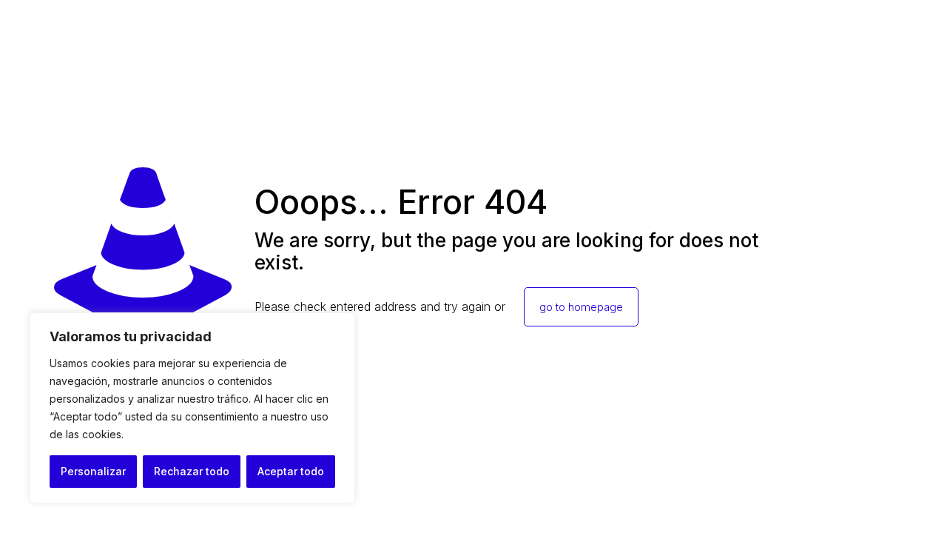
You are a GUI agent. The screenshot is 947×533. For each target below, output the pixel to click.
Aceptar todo (290, 471)
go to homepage (581, 307)
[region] (192, 407)
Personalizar (93, 471)
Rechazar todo (191, 471)
